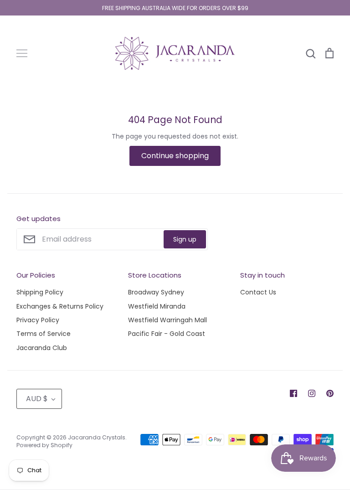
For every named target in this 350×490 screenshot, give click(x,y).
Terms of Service (43, 333)
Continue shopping (175, 155)
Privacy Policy (37, 320)
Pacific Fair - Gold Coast (166, 333)
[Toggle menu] (22, 53)
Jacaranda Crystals (96, 437)
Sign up (184, 239)
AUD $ (37, 398)
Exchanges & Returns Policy (59, 306)
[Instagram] (312, 393)
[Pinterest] (330, 393)
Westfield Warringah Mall (167, 320)
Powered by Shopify (44, 445)
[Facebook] (293, 393)
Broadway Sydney (156, 292)
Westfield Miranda (156, 306)
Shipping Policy (39, 292)
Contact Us (258, 292)
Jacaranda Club (41, 347)
